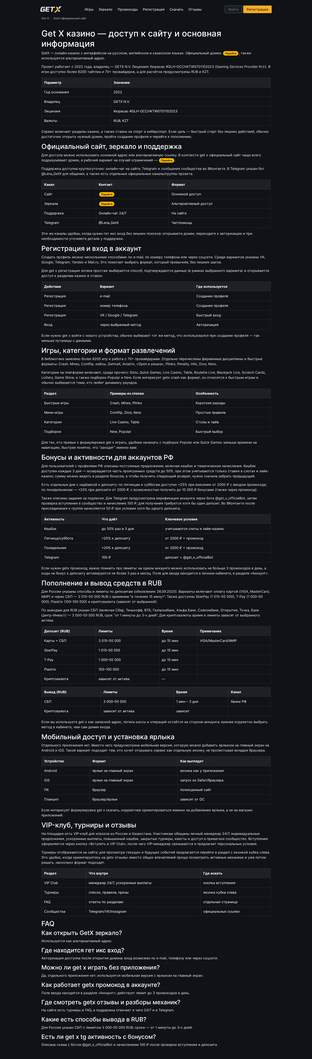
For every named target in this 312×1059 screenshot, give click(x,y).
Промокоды (128, 9)
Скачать (176, 9)
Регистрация (153, 9)
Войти (233, 9)
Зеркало (105, 9)
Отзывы (195, 9)
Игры (89, 9)
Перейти (230, 53)
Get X (45, 18)
